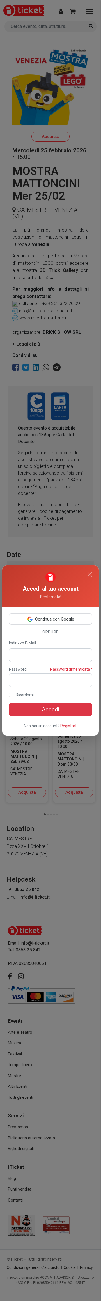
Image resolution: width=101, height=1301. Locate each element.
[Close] (89, 574)
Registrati (68, 726)
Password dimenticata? (71, 669)
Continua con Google (54, 619)
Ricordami (25, 695)
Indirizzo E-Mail (22, 643)
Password (18, 669)
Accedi (50, 709)
